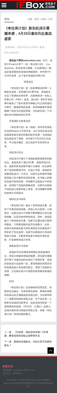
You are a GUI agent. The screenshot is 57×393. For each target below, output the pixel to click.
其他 (43, 19)
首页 (36, 19)
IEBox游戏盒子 (12, 52)
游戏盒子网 (19, 383)
